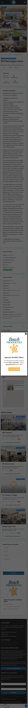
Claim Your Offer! (14, 369)
